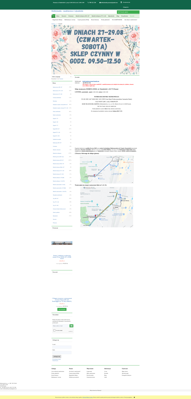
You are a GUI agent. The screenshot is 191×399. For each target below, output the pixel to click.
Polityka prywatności (74, 377)
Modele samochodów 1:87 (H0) (59, 188)
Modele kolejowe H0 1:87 (58, 160)
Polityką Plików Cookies (88, 397)
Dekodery (55, 101)
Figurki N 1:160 (56, 135)
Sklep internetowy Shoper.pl (95, 390)
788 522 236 (92, 2)
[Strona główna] (53, 16)
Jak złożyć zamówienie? (74, 371)
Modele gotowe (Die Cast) (58, 156)
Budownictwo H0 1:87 (57, 87)
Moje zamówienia (91, 373)
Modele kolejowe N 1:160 (58, 174)
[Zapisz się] (71, 325)
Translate (61, 78)
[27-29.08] (95, 49)
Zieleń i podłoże (56, 212)
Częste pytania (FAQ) (74, 373)
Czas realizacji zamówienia (57, 371)
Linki (105, 377)
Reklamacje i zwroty (56, 377)
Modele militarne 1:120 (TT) (59, 181)
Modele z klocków (57, 149)
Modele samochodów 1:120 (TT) (59, 191)
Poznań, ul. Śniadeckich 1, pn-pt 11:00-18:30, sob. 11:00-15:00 (68, 2)
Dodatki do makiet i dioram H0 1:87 (60, 104)
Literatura (55, 146)
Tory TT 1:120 (56, 202)
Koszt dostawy (54, 375)
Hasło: (53, 350)
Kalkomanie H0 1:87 (57, 142)
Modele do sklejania (57, 153)
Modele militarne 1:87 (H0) (58, 177)
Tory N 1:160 (55, 205)
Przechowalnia (90, 375)
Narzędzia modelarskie (57, 195)
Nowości (54, 219)
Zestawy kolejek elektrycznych (59, 208)
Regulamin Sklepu (73, 375)
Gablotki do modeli (57, 139)
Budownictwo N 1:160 (57, 94)
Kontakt (106, 373)
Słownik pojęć (125, 373)
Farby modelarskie (56, 111)
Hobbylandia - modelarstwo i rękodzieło (67, 11)
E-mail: (54, 344)
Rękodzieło (55, 215)
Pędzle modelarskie (57, 115)
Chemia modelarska (57, 97)
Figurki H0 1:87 (56, 128)
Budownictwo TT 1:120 (58, 90)
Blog (105, 375)
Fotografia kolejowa (126, 375)
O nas (105, 371)
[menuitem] (58, 16)
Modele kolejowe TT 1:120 (58, 170)
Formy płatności (55, 373)
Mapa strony (125, 371)
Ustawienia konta (91, 377)
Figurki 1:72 (55, 125)
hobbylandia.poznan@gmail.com (109, 2)
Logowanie (89, 371)
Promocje (55, 222)
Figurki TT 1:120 (56, 132)
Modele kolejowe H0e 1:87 (58, 163)
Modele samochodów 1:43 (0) (59, 184)
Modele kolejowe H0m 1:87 (58, 167)
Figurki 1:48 (55, 122)
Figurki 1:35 (55, 118)
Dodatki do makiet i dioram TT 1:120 (60, 108)
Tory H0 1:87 (55, 198)
